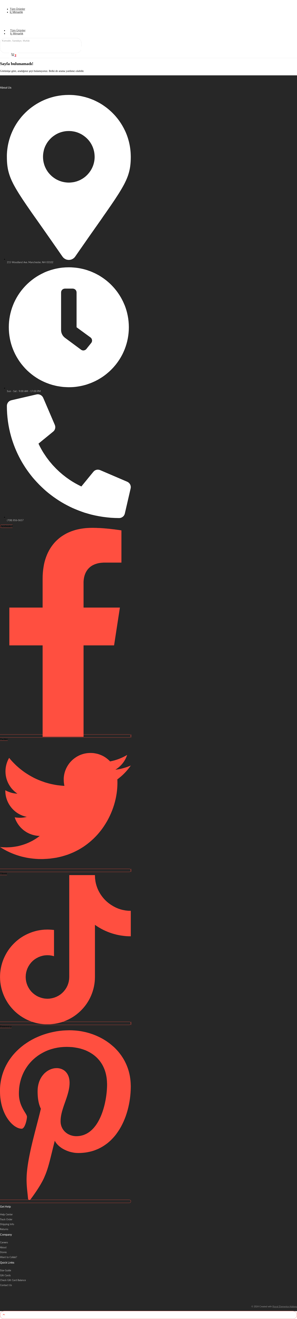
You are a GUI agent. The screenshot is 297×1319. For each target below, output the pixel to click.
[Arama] (38, 41)
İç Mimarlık (16, 33)
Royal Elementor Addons (284, 1306)
